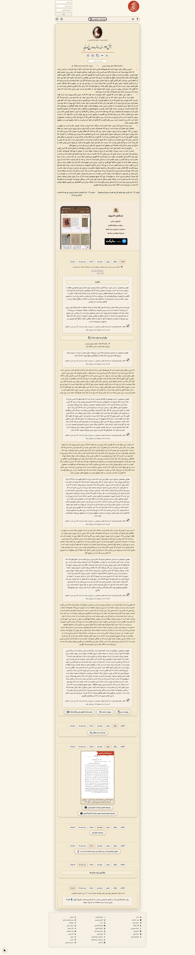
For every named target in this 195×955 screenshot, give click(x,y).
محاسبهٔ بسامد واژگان (99, 733)
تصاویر (108, 262)
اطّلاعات (122, 262)
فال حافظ (136, 926)
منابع (72, 937)
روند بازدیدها (82, 262)
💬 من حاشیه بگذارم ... (78, 893)
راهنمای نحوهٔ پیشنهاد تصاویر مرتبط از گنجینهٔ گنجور (99, 813)
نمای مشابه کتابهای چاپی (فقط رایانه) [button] (80, 712)
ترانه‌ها (91, 262)
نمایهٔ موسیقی (135, 928)
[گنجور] (133, 6)
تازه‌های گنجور (135, 937)
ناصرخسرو (104, 40)
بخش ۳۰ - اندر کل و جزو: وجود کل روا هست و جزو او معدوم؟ (118, 192)
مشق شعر (100, 262)
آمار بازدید (71, 934)
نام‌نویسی (103, 899)
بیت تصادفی (135, 920)
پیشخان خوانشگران (97, 937)
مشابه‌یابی (136, 934)
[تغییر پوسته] (4, 950)
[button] (137, 19)
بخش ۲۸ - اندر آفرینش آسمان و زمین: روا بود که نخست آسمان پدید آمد (76, 194)
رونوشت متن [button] (124, 712)
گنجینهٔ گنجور (99, 928)
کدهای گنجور (99, 917)
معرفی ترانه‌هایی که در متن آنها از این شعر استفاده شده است (99, 851)
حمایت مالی (70, 926)
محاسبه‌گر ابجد (98, 931)
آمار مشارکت (70, 931)
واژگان (115, 262)
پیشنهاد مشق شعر (97, 833)
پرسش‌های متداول (68, 920)
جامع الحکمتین (94, 40)
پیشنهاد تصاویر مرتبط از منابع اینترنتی (99, 807)
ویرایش (91, 330)
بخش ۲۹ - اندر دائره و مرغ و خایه (97, 47)
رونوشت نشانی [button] (106, 712)
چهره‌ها (71, 923)
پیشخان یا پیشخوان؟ (97, 940)
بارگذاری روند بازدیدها (97, 872)
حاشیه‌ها (72, 262)
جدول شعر (136, 923)
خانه (137, 917)
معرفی (72, 917)
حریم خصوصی (69, 942)
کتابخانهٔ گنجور (99, 926)
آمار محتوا (71, 928)
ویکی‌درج (94, 271)
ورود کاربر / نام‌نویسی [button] (98, 19)
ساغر (101, 923)
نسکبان (101, 942)
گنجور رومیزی (99, 920)
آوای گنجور (100, 934)
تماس (72, 940)
